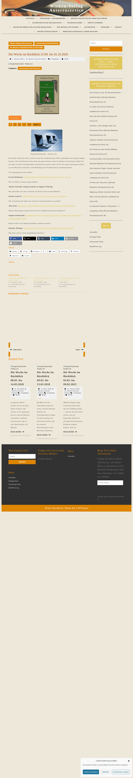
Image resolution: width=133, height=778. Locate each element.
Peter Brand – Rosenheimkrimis (52, 18)
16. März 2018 (46, 389)
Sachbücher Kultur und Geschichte (47, 23)
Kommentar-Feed (96, 242)
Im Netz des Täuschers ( (99, 182)
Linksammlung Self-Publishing (47, 43)
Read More (16, 432)
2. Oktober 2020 (17, 59)
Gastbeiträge (89, 27)
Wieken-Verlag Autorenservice (66, 8)
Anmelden (93, 232)
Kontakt (118, 27)
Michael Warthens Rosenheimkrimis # (105, 163)
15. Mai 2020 (18, 389)
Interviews (105, 27)
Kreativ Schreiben (95, 23)
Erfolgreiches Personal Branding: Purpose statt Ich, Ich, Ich (47, 177)
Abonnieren (105, 491)
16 (29, 124)
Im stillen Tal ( (95, 107)
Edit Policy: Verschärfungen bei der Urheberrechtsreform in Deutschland (46, 206)
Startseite (30, 18)
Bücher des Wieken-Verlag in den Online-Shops (32, 27)
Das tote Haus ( (96, 116)
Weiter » (37, 124)
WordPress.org (95, 246)
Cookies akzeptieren (91, 772)
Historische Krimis (74, 23)
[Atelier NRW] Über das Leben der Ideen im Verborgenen (44, 196)
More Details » (15, 118)
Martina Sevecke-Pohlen (47, 31)
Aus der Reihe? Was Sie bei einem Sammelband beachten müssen (48, 228)
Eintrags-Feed (95, 237)
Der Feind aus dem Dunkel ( (100, 149)
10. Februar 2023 (73, 389)
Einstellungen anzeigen (121, 772)
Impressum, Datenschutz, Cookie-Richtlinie (80, 31)
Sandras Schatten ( (97, 140)
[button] (129, 761)
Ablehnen (105, 772)
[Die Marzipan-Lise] (47, 94)
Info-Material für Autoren (68, 27)
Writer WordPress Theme (58, 508)
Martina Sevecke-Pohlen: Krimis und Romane (89, 18)
